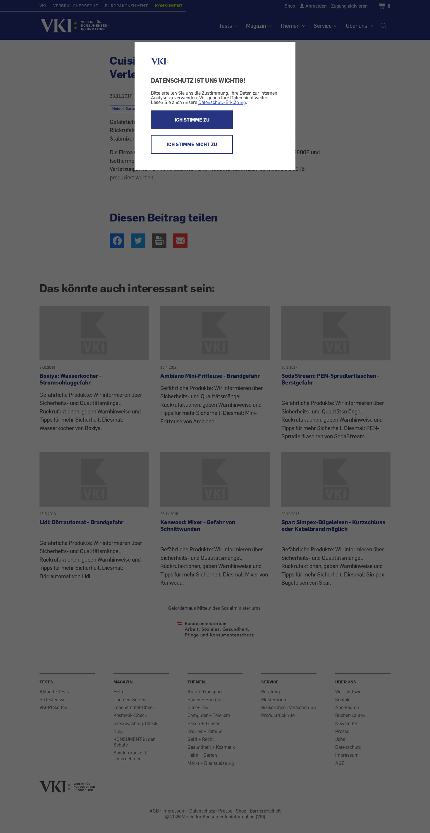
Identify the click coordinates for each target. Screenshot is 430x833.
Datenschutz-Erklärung (222, 102)
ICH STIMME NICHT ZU (192, 144)
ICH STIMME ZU (192, 120)
